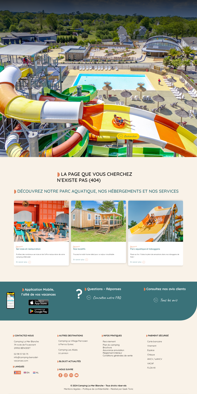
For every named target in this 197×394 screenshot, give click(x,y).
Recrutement (109, 341)
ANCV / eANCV (154, 359)
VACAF (150, 363)
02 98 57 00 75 (21, 354)
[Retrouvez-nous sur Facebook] (60, 375)
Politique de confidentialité (96, 389)
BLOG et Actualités (70, 361)
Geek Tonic (127, 389)
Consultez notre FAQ (107, 297)
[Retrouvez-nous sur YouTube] (77, 375)
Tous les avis (168, 300)
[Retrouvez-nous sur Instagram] (66, 375)
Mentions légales (72, 389)
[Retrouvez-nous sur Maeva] (71, 375)
